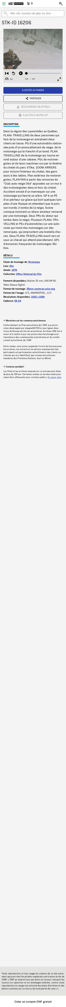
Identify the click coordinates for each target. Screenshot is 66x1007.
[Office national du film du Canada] (16, 3)
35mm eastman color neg (41, 289)
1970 (14, 270)
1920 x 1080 (38, 297)
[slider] (43, 73)
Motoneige (34, 262)
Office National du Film (29, 274)
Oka (11, 266)
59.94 (17, 301)
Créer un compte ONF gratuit (33, 1001)
